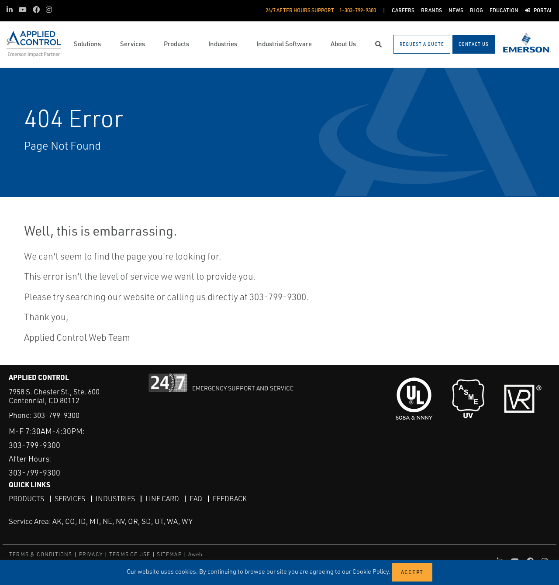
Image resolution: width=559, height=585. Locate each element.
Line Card (162, 498)
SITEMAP (169, 554)
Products (26, 498)
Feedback (230, 498)
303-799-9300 (56, 415)
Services (70, 498)
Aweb (195, 554)
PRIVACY (91, 554)
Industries (115, 498)
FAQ (196, 498)
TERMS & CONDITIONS (40, 554)
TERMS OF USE (129, 554)
